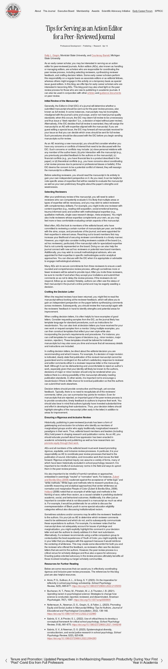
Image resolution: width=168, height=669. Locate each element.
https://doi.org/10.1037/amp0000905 (92, 599)
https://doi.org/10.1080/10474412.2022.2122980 (71, 613)
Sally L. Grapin (52, 55)
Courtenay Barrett (100, 55)
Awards (95, 10)
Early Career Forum (143, 10)
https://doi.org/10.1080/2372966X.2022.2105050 (96, 585)
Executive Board (66, 10)
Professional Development (70, 46)
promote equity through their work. (62, 443)
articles (91, 92)
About (38, 10)
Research (97, 46)
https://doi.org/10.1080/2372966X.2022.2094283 (71, 638)
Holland (48, 491)
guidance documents (110, 92)
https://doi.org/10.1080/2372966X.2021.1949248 (96, 624)
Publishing (87, 46)
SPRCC (159, 10)
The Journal (49, 10)
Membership (83, 10)
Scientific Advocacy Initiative (116, 10)
